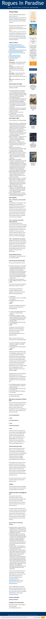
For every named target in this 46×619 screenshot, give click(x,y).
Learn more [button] (35, 617)
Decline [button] (39, 617)
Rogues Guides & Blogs (34, 7)
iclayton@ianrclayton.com (14, 17)
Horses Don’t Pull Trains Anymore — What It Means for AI (33, 107)
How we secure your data (14, 55)
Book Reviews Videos (25, 7)
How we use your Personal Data (16, 51)
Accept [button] (43, 617)
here (14, 251)
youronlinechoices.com (14, 580)
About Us (9, 7)
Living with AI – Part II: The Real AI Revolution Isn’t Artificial (33, 87)
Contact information (13, 58)
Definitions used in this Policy (15, 44)
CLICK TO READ (33, 63)
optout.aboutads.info (13, 578)
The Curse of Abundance (33, 164)
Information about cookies (15, 56)
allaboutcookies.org (13, 583)
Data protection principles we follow (16, 46)
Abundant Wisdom (33, 127)
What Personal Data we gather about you (17, 50)
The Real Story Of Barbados (16, 7)
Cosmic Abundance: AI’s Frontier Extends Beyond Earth (33, 144)
